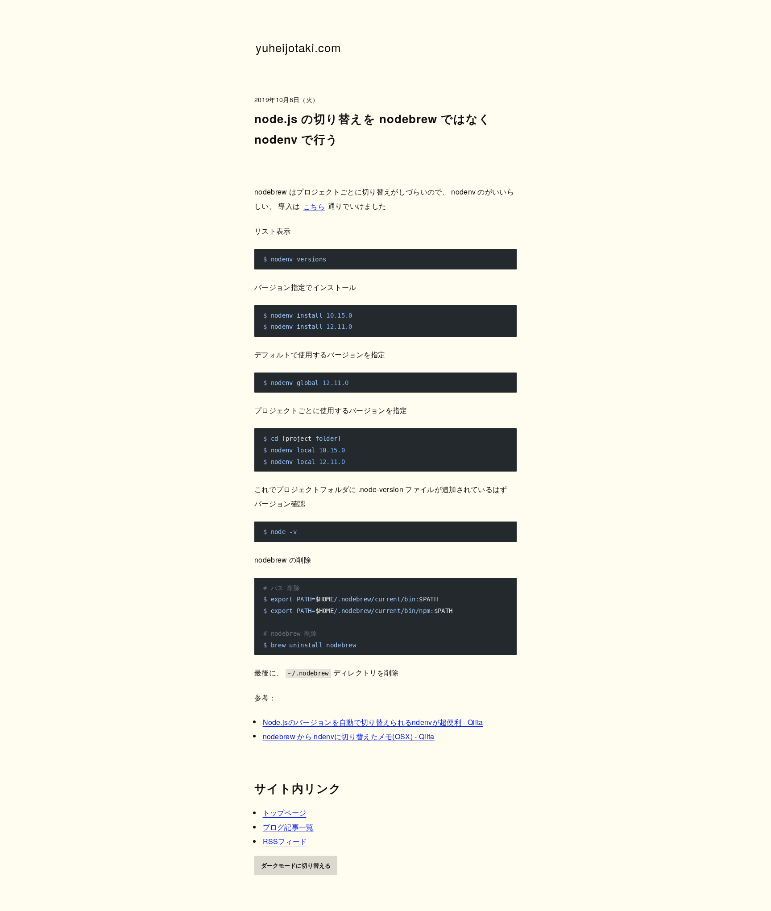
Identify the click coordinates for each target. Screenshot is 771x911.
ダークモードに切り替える (296, 865)
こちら (314, 206)
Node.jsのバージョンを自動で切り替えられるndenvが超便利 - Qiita (373, 721)
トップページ (285, 812)
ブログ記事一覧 (288, 827)
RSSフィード (285, 841)
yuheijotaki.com (299, 47)
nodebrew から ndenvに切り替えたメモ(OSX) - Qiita (349, 736)
